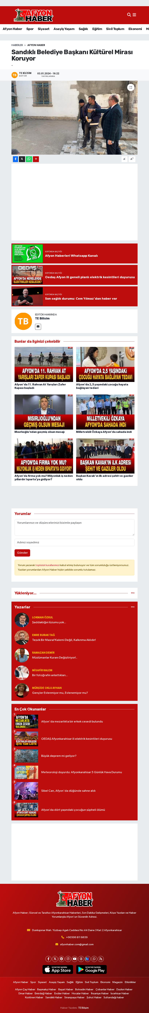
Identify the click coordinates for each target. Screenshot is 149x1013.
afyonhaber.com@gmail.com (77, 944)
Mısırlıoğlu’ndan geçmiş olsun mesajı (40, 431)
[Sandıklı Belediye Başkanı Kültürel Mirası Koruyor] (74, 118)
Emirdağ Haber (43, 993)
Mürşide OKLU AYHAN (47, 688)
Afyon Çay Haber (25, 989)
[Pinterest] (62, 959)
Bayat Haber (65, 989)
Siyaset (43, 29)
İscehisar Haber (120, 993)
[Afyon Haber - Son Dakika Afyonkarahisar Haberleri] (33, 15)
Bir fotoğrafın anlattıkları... (50, 675)
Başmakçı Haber (46, 989)
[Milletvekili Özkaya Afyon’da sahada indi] (105, 411)
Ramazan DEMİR (43, 652)
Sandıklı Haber (53, 997)
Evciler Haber (62, 993)
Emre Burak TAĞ (43, 635)
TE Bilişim (83, 1007)
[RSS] (101, 959)
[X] (55, 959)
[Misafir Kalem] (22, 672)
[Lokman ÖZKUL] (22, 619)
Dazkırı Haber (124, 989)
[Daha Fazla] (36, 159)
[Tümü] (132, 593)
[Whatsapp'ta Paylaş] (29, 159)
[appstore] (58, 969)
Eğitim (97, 29)
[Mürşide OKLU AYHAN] (22, 690)
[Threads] (81, 959)
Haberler (17, 45)
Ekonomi (135, 29)
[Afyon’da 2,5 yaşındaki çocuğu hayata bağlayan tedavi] (105, 364)
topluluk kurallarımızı (47, 565)
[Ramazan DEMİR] (22, 655)
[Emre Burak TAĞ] (22, 637)
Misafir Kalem (42, 670)
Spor (30, 29)
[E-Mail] (38, 327)
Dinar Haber (26, 993)
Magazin (117, 982)
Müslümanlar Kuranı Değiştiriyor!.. (54, 657)
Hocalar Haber (80, 993)
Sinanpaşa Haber (74, 997)
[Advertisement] (75, 852)
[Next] (88, 959)
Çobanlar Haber (105, 989)
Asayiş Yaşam (64, 29)
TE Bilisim (42, 318)
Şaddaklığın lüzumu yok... (49, 622)
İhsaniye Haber (100, 993)
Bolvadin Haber (84, 989)
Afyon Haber (12, 29)
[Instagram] (68, 959)
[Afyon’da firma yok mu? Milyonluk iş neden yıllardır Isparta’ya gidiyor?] (44, 455)
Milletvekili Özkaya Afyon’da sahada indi (104, 431)
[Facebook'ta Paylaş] (15, 159)
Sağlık (83, 29)
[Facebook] (48, 959)
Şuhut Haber (94, 997)
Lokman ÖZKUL (42, 617)
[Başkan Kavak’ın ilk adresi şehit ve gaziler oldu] (105, 455)
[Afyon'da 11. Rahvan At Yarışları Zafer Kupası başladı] (44, 364)
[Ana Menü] (134, 15)
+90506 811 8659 (77, 937)
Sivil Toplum (115, 29)
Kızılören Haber (34, 997)
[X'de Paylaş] (22, 159)
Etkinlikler (130, 982)
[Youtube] (75, 959)
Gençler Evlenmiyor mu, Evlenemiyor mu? (60, 692)
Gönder (22, 552)
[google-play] (91, 969)
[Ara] (129, 15)
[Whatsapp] (94, 959)
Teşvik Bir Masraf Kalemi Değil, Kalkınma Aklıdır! (64, 640)
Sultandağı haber (114, 997)
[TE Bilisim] (23, 321)
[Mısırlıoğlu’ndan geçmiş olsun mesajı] (44, 411)
